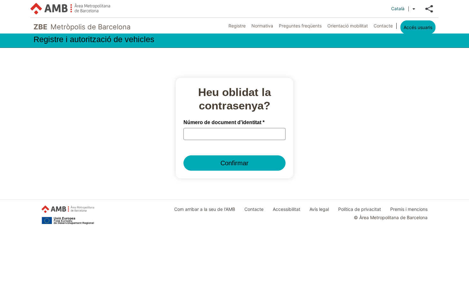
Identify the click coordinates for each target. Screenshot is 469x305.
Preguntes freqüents (300, 25)
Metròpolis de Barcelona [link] (82, 27)
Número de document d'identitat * (223, 122)
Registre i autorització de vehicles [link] (94, 39)
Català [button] (398, 8)
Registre (237, 25)
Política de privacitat (359, 209)
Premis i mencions (409, 209)
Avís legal (319, 209)
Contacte (383, 25)
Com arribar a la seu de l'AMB (204, 209)
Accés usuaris (418, 27)
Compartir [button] (429, 9)
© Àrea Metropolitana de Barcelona (391, 217)
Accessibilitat (286, 209)
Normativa (262, 25)
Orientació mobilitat (347, 25)
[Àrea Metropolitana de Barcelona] (70, 9)
